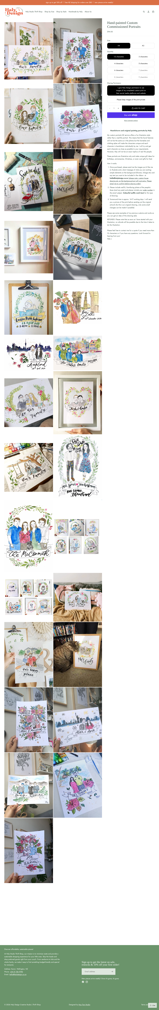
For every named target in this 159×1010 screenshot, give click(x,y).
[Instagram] (86, 982)
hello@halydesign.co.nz (17, 974)
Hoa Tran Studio (84, 1004)
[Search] (143, 11)
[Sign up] (112, 971)
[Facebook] (83, 982)
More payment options (131, 120)
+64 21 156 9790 (16, 972)
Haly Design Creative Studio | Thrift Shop (26, 1004)
